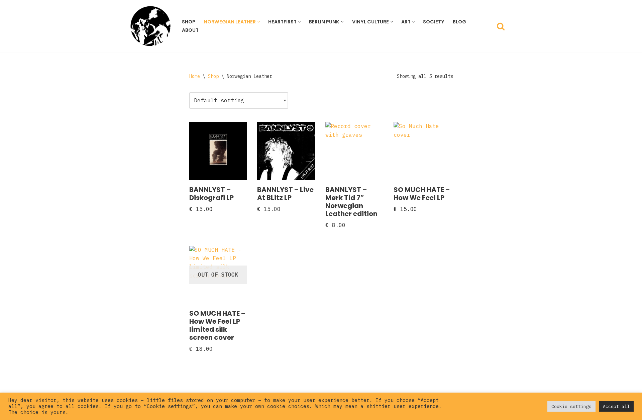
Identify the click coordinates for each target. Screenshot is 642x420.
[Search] (501, 26)
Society (433, 21)
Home (194, 76)
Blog (459, 21)
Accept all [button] (616, 406)
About (190, 30)
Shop (188, 21)
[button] (258, 22)
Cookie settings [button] (571, 406)
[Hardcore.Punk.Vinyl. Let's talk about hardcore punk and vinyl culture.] (150, 26)
